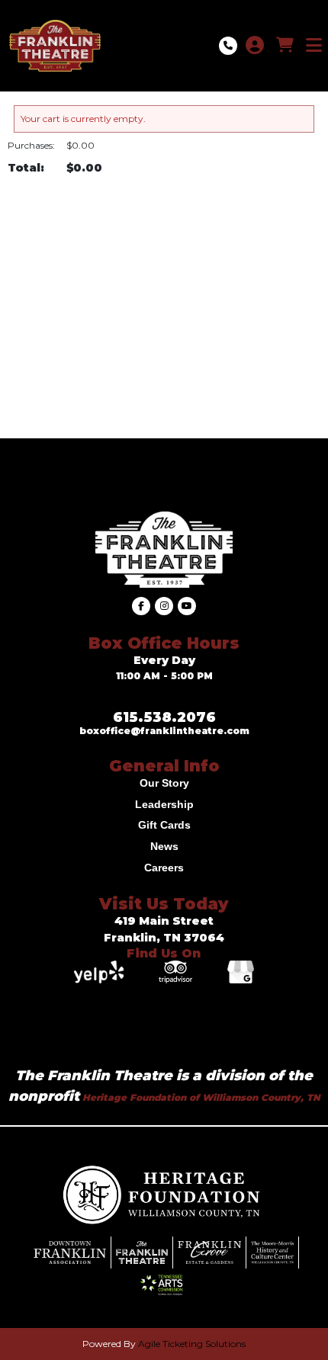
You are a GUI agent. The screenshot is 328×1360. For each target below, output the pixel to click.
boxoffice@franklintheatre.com (164, 730)
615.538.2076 (164, 717)
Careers (164, 867)
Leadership (164, 804)
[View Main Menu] (313, 45)
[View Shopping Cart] (285, 46)
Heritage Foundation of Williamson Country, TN (199, 1097)
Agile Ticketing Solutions (192, 1343)
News (164, 846)
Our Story (164, 783)
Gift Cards (164, 825)
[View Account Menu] (254, 45)
